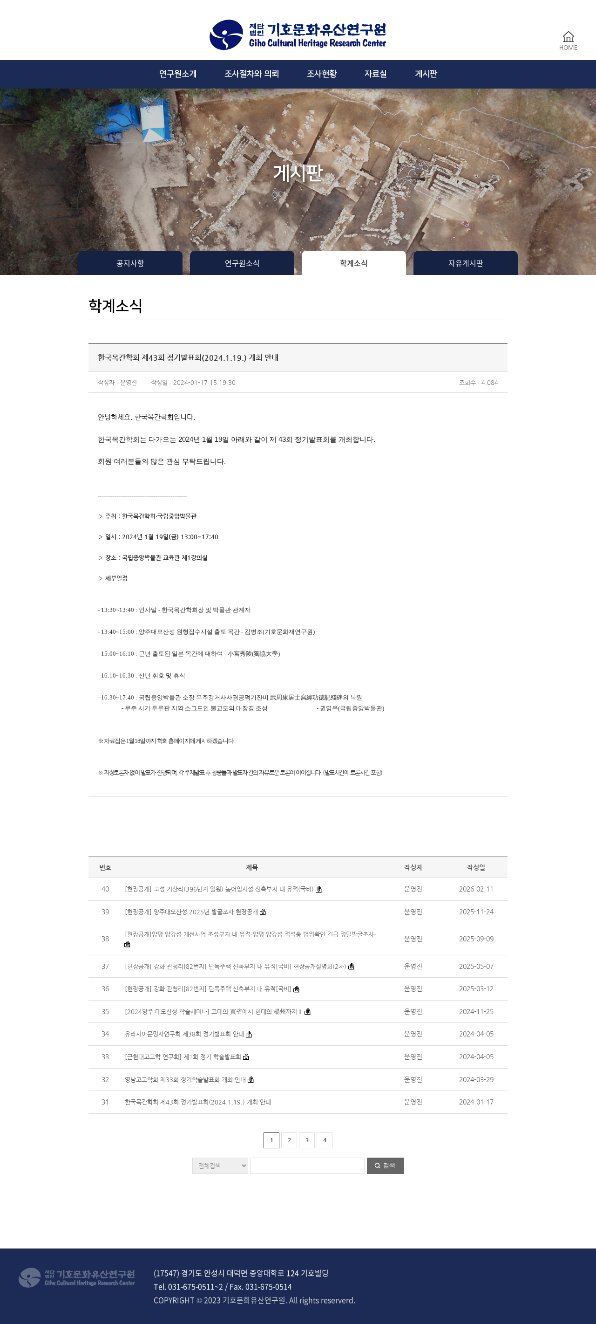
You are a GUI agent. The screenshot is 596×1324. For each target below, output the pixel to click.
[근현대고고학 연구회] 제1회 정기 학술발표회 (184, 1056)
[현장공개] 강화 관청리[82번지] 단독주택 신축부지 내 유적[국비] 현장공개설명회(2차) (235, 966)
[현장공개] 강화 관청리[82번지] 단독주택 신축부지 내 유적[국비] (209, 988)
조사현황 (322, 74)
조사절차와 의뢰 (251, 74)
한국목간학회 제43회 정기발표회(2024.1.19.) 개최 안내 (198, 1101)
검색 (389, 1165)
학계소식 (354, 262)
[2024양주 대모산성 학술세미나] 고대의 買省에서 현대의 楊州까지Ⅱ (214, 1011)
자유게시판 (465, 262)
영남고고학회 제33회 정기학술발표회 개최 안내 (185, 1079)
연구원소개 (177, 74)
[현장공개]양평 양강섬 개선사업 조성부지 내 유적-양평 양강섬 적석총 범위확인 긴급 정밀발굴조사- (250, 934)
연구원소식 (242, 262)
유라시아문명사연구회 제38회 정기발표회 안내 (184, 1033)
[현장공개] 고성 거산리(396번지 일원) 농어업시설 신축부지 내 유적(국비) (220, 888)
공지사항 (130, 262)
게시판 (426, 74)
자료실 (376, 74)
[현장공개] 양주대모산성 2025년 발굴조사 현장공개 (191, 911)
